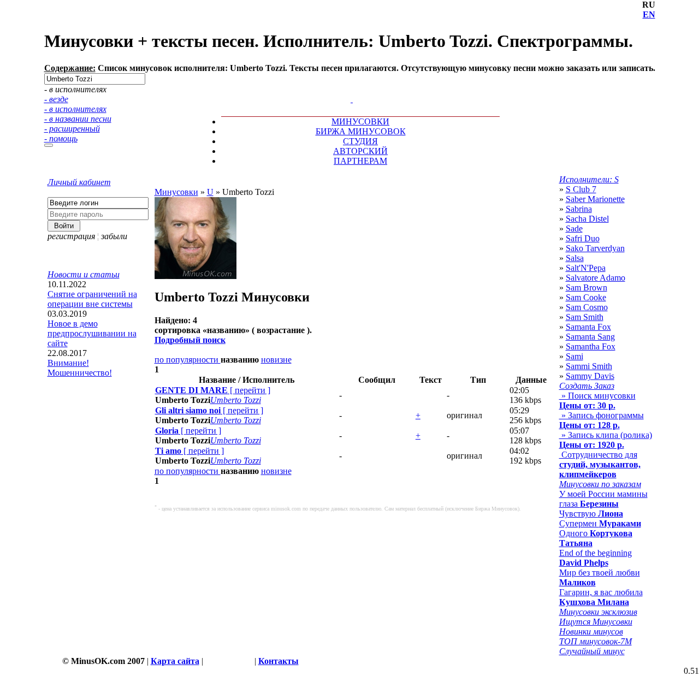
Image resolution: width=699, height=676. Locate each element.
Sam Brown (586, 287)
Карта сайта (175, 661)
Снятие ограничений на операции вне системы (92, 299)
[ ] (212, 390)
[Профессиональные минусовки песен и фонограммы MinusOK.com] (352, 99)
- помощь (61, 138)
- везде (56, 99)
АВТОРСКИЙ (360, 151)
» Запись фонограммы (601, 420)
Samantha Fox (590, 346)
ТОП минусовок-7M (595, 641)
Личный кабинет (79, 182)
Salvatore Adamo (595, 277)
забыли (114, 236)
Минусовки (176, 192)
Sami (574, 356)
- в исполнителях (75, 109)
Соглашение (228, 661)
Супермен (600, 523)
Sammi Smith (589, 366)
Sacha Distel (587, 218)
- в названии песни (77, 118)
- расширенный (72, 128)
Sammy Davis (590, 376)
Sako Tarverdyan (595, 248)
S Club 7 (581, 189)
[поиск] (48, 145)
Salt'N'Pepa (586, 267)
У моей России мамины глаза (603, 498)
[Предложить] (353, 89)
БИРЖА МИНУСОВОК (361, 131)
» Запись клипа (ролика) (605, 439)
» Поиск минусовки (597, 400)
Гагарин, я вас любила (601, 597)
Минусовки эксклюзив (598, 611)
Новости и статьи (84, 274)
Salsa (575, 258)
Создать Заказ (586, 385)
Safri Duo (583, 238)
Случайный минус (592, 651)
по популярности (188, 359)
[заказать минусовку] (347, 89)
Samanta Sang (590, 336)
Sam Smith (584, 317)
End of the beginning (595, 557)
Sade (574, 228)
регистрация (71, 236)
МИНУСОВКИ (360, 121)
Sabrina (579, 209)
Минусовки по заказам (600, 484)
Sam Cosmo (587, 307)
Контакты (278, 661)
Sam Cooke (586, 297)
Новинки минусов (591, 631)
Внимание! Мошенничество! (80, 367)
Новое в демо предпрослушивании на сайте (92, 333)
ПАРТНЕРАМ (360, 160)
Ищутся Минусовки (595, 621)
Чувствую (591, 513)
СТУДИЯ (360, 141)
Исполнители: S (589, 179)
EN (649, 14)
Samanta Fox (588, 326)
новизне (276, 359)
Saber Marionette (595, 199)
